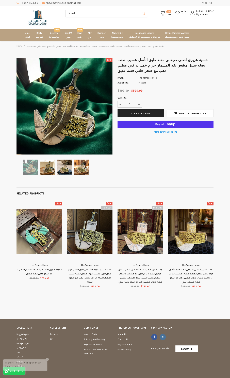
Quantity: (122, 98)
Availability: (123, 83)
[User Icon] (192, 13)
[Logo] (38, 18)
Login (199, 11)
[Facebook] (154, 337)
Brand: (121, 78)
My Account (202, 15)
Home (20, 46)
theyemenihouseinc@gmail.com (63, 3)
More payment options (165, 132)
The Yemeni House (148, 78)
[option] (64, 106)
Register (209, 11)
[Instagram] (163, 337)
